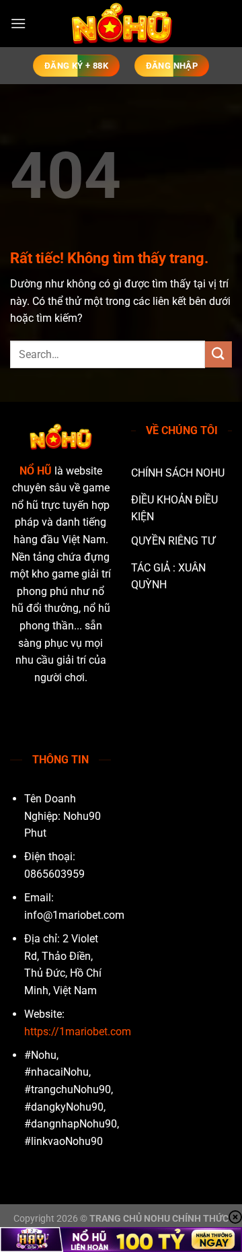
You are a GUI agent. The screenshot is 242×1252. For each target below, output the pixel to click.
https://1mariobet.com (77, 1031)
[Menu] (18, 23)
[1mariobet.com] (121, 23)
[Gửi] (218, 354)
